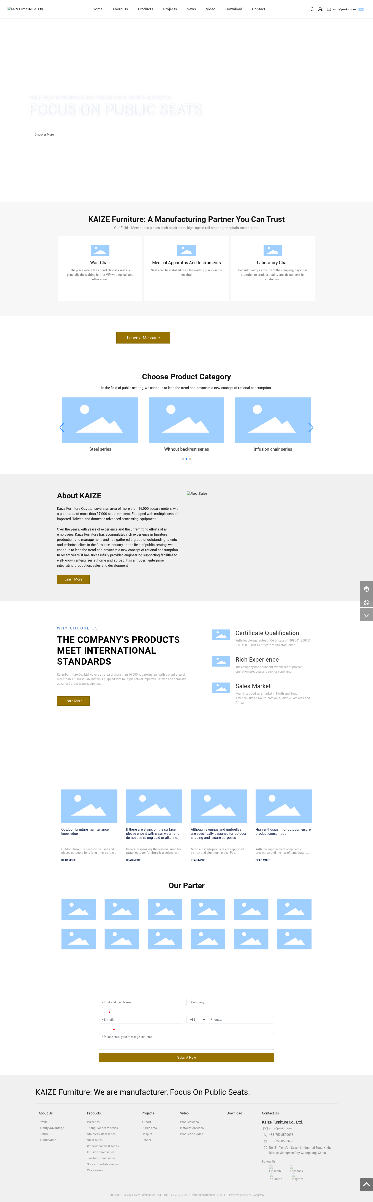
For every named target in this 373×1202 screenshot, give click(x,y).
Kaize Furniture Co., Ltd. (282, 1122)
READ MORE (68, 860)
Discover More (44, 132)
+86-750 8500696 (281, 1134)
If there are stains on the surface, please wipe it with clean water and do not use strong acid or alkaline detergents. (152, 835)
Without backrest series (186, 449)
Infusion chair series (273, 449)
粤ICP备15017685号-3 (177, 1195)
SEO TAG (222, 1195)
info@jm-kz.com (344, 9)
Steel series (100, 449)
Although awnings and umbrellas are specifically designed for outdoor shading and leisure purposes (219, 833)
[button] (37, 190)
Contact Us (270, 1113)
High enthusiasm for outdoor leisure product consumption (283, 831)
